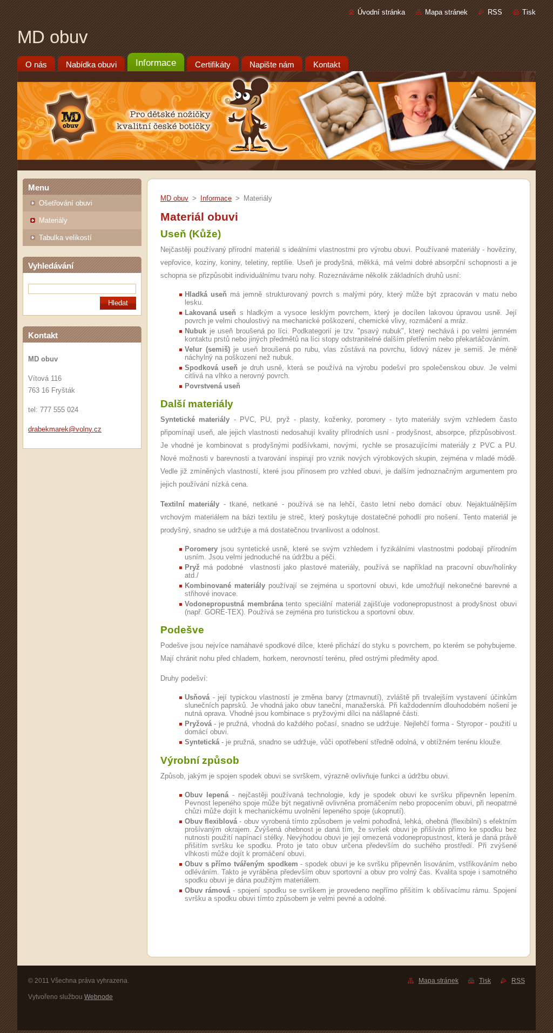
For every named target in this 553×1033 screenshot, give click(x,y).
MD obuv (174, 198)
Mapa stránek (446, 12)
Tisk (529, 12)
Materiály (53, 220)
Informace (216, 198)
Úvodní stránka (381, 12)
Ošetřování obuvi (65, 203)
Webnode (98, 997)
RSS (495, 12)
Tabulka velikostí (65, 238)
